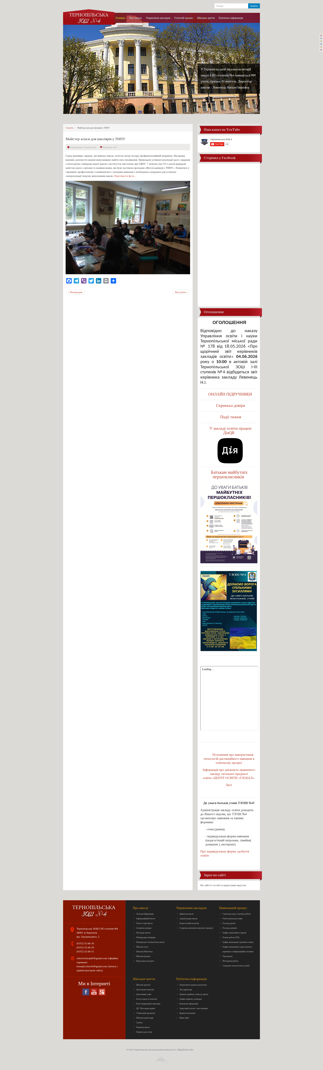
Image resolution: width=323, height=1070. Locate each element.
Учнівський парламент (145, 1013)
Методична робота (230, 960)
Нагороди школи (143, 932)
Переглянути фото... (125, 175)
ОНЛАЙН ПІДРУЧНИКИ (230, 394)
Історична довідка (143, 927)
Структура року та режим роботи (237, 913)
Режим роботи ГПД (231, 937)
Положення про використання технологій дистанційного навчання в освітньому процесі (229, 758)
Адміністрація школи (188, 918)
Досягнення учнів (143, 994)
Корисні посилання (187, 1013)
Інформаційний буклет (145, 918)
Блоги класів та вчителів (146, 998)
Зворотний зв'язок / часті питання (194, 1008)
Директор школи (186, 913)
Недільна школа (143, 1027)
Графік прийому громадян (191, 998)
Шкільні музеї (142, 946)
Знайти (254, 6)
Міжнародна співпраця (145, 937)
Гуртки (139, 1022)
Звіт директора (186, 989)
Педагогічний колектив (189, 923)
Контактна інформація (189, 1003)
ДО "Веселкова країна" (146, 1008)
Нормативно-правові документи (193, 984)
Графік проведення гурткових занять (238, 942)
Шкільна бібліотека (144, 951)
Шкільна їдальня (143, 956)
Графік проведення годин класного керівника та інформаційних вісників (238, 949)
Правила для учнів (144, 1031)
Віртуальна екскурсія (145, 960)
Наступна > (181, 292)
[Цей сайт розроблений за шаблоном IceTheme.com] (161, 1057)
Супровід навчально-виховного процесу (196, 927)
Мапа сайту (184, 1017)
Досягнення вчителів (145, 989)
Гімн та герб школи (144, 923)
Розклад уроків (229, 923)
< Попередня (75, 292)
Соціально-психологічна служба (236, 965)
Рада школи (227, 956)
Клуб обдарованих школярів (148, 1003)
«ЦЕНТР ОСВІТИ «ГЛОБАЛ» (233, 778)
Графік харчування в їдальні (234, 932)
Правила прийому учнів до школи (194, 994)
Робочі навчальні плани (232, 918)
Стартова (69, 127)
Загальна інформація (145, 913)
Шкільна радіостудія (144, 1017)
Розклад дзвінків (230, 927)
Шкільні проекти (143, 984)
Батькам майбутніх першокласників (229, 474)
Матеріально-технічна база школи (150, 942)
